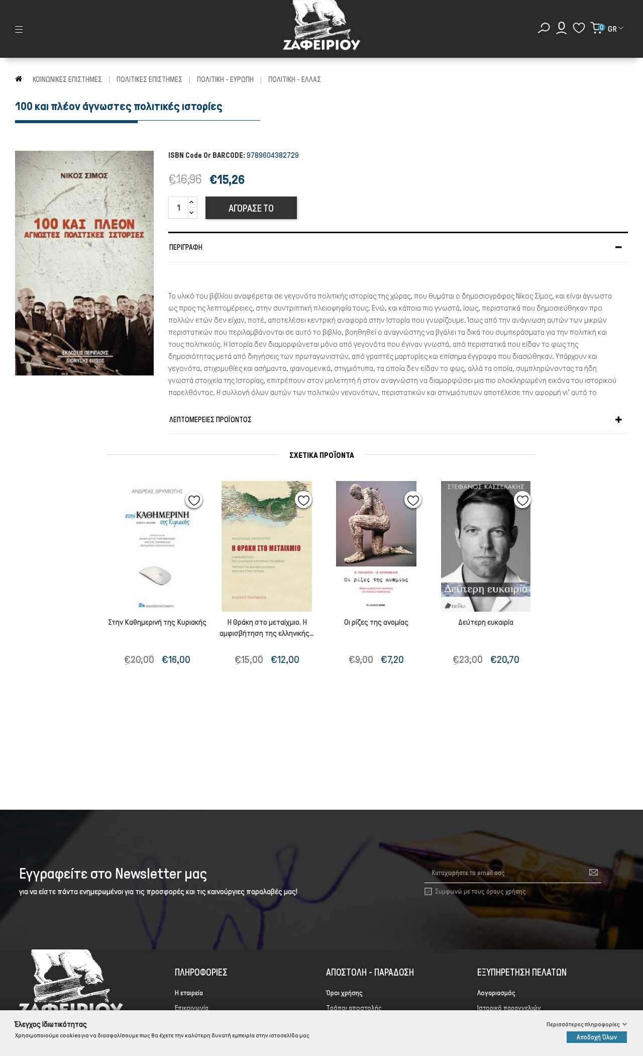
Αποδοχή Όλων (597, 1037)
